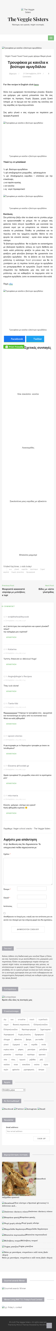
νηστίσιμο (31, 1055)
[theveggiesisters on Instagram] (30, 1108)
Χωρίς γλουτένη (17, 572)
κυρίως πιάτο (9, 1049)
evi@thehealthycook (18, 617)
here (36, 84)
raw (10, 569)
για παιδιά (39, 1039)
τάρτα (46, 1065)
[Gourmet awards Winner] (14, 1288)
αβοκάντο (18, 1039)
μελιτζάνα (43, 1049)
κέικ (25, 1045)
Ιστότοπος (8, 906)
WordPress (43, 1325)
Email (7, 898)
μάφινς (20, 1049)
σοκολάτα (26, 1065)
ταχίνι (6, 1070)
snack (31, 1019)
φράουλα (15, 1070)
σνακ (16, 1065)
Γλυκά (19, 56)
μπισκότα (7, 1055)
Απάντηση (11, 637)
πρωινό (22, 1060)
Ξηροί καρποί (45, 1029)
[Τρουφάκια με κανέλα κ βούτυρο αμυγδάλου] (22, 48)
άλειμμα (7, 1039)
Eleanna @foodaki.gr (18, 766)
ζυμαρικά (16, 1045)
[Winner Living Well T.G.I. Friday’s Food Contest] (12, 1307)
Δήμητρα (12, 74)
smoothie (21, 1019)
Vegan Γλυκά (10, 56)
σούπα (36, 1065)
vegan (6, 1025)
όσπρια (41, 1070)
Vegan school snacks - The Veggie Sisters (31, 828)
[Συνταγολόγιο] (9, 997)
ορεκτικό (42, 1055)
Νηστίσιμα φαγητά (29, 1029)
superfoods (42, 1019)
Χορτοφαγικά (9, 1035)
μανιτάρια (31, 1049)
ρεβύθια (32, 1060)
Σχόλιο (7, 854)
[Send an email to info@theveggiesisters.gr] (41, 1108)
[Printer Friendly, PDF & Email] (13, 346)
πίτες (13, 1060)
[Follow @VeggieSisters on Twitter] (19, 1108)
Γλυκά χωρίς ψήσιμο (31, 56)
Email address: (12, 1127)
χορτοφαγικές (29, 1070)
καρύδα (24, 569)
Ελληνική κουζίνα (41, 1025)
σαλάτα (7, 1065)
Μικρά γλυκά (45, 56)
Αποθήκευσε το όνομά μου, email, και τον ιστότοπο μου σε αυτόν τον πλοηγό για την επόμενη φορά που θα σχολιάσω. (28, 918)
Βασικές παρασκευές (21, 1025)
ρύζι (41, 1060)
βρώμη (28, 1039)
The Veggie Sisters (28, 19)
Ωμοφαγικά (30, 572)
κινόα (44, 1045)
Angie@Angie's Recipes (20, 676)
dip (5, 1019)
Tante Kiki (13, 703)
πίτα (5, 1060)
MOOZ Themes (22, 1325)
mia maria (13, 795)
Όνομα (7, 889)
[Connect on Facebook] (7, 1108)
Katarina (12, 649)
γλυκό (16, 569)
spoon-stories (15, 736)
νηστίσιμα (34, 569)
